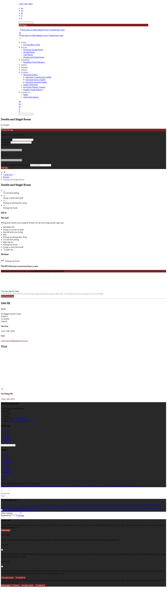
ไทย (53, 507)
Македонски (94, 505)
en (22, 10)
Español (6, 436)
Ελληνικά (47, 505)
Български (123, 505)
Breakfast (25, 59)
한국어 (74, 507)
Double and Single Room (33, 57)
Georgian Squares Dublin (36, 82)
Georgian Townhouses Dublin (38, 77)
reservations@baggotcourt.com (14, 341)
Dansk (39, 505)
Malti (116, 505)
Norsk (31, 507)
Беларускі (132, 505)
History (24, 69)
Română (112, 507)
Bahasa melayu (106, 505)
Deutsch (6, 431)
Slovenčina (152, 507)
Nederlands (40, 507)
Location (25, 72)
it (21, 18)
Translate (20, 515)
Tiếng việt (96, 507)
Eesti (53, 505)
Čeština (140, 505)
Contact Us (26, 92)
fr (21, 15)
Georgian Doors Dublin (35, 79)
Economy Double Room (33, 49)
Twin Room (28, 54)
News (25, 94)
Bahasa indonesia (8, 507)
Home (24, 42)
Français (6, 438)
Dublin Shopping (30, 84)
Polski (89, 507)
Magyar (150, 505)
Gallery (24, 64)
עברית (18, 507)
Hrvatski (157, 505)
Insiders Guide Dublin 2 (33, 89)
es (22, 13)
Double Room (29, 52)
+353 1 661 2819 (25, 4)
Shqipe (133, 507)
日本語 (68, 507)
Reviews (24, 67)
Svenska (119, 507)
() (15, 165)
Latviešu (84, 505)
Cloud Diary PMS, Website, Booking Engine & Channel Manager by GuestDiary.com (36, 486)
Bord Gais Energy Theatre (34, 87)
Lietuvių (77, 505)
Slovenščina (142, 507)
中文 (159, 507)
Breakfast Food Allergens (34, 62)
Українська (60, 507)
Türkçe (48, 507)
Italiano (6, 441)
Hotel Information (31, 97)
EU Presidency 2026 (31, 44)
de (22, 8)
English (6, 433)
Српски (127, 507)
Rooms (24, 47)
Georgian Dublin (30, 74)
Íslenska (24, 507)
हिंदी (145, 505)
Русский (104, 507)
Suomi (63, 505)
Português (81, 507)
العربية (58, 505)
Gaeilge (70, 505)
